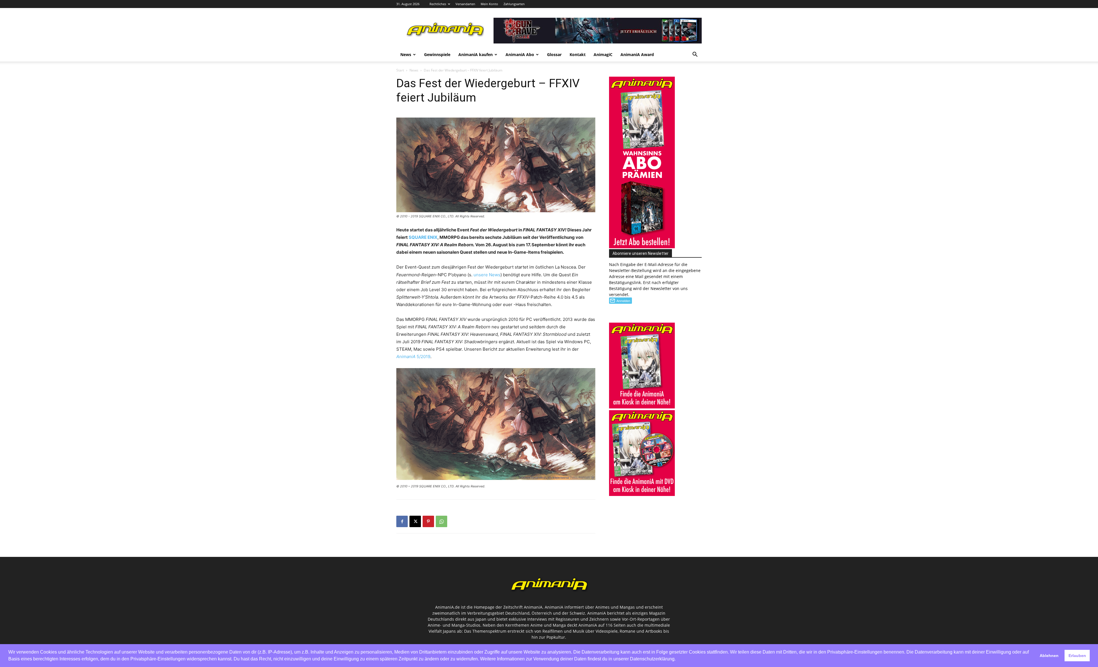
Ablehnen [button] (1049, 655)
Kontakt (578, 54)
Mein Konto (489, 4)
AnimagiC (603, 54)
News (405, 54)
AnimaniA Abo (520, 54)
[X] (415, 521)
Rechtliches (437, 4)
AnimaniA (406, 356)
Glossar (554, 54)
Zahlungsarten (514, 4)
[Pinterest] (428, 521)
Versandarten (465, 4)
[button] (695, 55)
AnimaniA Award (637, 54)
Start (400, 70)
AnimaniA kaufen (475, 54)
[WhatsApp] (441, 521)
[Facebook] (402, 521)
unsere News (487, 274)
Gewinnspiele (437, 54)
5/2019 (423, 356)
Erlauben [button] (1077, 655)
